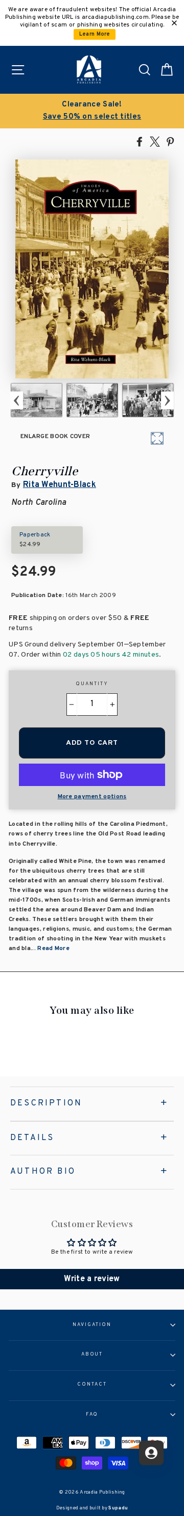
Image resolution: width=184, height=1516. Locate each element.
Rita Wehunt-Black (59, 485)
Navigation (92, 1325)
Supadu (118, 1508)
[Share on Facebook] (139, 141)
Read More (53, 948)
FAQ (92, 1415)
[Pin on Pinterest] (170, 141)
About (92, 1354)
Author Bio (43, 1172)
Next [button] (167, 400)
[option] (92, 111)
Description (46, 1103)
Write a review (92, 1279)
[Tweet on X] (155, 141)
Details (32, 1138)
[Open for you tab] (151, 1453)
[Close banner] (174, 23)
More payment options (92, 797)
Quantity (92, 684)
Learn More (94, 34)
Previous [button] (16, 400)
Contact (91, 1385)
